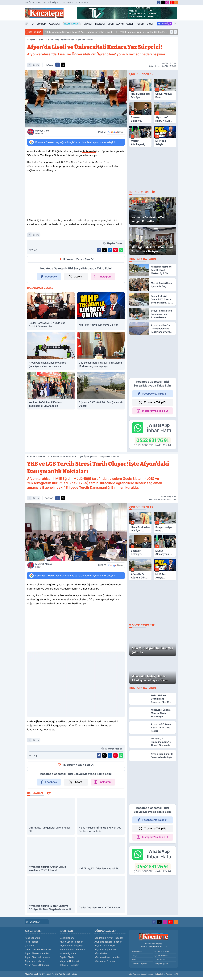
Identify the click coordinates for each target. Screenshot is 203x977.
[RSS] (176, 2)
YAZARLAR (35, 924)
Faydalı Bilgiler (67, 959)
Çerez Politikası (161, 957)
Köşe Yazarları (32, 939)
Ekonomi (100, 23)
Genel (129, 23)
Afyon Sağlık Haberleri (71, 943)
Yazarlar (54, 23)
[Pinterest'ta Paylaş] (115, 250)
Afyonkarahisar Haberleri (107, 959)
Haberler (31, 39)
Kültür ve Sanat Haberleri (72, 951)
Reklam (42, 2)
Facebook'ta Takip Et (154, 393)
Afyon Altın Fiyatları (104, 963)
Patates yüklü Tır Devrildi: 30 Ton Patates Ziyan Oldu (130, 32)
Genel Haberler (67, 939)
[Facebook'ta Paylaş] (57, 65)
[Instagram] (167, 2)
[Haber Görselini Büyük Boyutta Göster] (76, 98)
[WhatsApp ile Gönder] (121, 250)
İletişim (54, 2)
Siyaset (88, 23)
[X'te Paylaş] (63, 65)
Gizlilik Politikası (162, 953)
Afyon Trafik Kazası (104, 947)
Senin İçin (166, 23)
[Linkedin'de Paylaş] (110, 250)
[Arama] (176, 23)
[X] (163, 2)
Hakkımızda (136, 953)
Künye (30, 2)
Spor (110, 23)
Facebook (51, 276)
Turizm (140, 23)
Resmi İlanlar (31, 943)
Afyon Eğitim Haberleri (71, 947)
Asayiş (120, 23)
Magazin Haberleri (69, 963)
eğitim (36, 65)
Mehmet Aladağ (43, 565)
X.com (78, 276)
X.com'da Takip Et (155, 402)
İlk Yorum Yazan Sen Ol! (78, 259)
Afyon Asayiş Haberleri (37, 967)
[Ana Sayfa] (32, 24)
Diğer (150, 23)
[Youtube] (172, 2)
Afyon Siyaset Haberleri (37, 955)
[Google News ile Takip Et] (116, 132)
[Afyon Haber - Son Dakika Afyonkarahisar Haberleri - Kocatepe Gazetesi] (153, 938)
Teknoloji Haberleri (69, 967)
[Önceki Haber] (171, 32)
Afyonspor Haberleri (35, 963)
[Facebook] (158, 2)
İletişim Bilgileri (161, 965)
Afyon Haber (101, 955)
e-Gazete (29, 947)
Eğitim (41, 39)
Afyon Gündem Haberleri (38, 951)
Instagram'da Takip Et (155, 410)
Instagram (105, 276)
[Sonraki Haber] (175, 32)
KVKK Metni (160, 961)
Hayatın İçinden (68, 955)
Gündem (41, 23)
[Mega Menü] (27, 23)
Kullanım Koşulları (139, 965)
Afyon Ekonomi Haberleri (38, 959)
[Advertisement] (12, 68)
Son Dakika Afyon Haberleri (108, 939)
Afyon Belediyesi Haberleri (108, 943)
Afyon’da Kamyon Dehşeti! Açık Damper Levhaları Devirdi (58, 32)
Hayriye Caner (42, 132)
